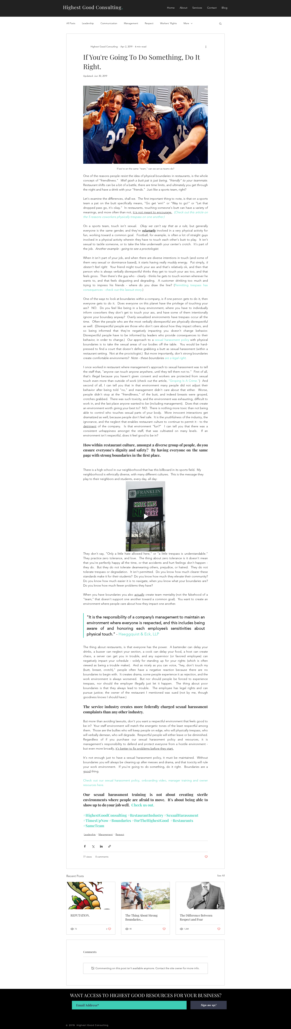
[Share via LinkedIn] (101, 846)
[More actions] (206, 47)
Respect (149, 23)
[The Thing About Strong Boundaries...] (145, 895)
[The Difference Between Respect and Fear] (200, 895)
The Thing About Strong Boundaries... (141, 917)
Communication (109, 23)
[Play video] (145, 516)
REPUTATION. (80, 915)
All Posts (70, 23)
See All (221, 875)
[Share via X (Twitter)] (93, 846)
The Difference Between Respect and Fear (196, 917)
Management (131, 23)
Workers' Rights (168, 23)
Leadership (88, 23)
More (186, 23)
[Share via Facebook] (84, 846)
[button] (197, 8)
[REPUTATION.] (91, 895)
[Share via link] (109, 846)
